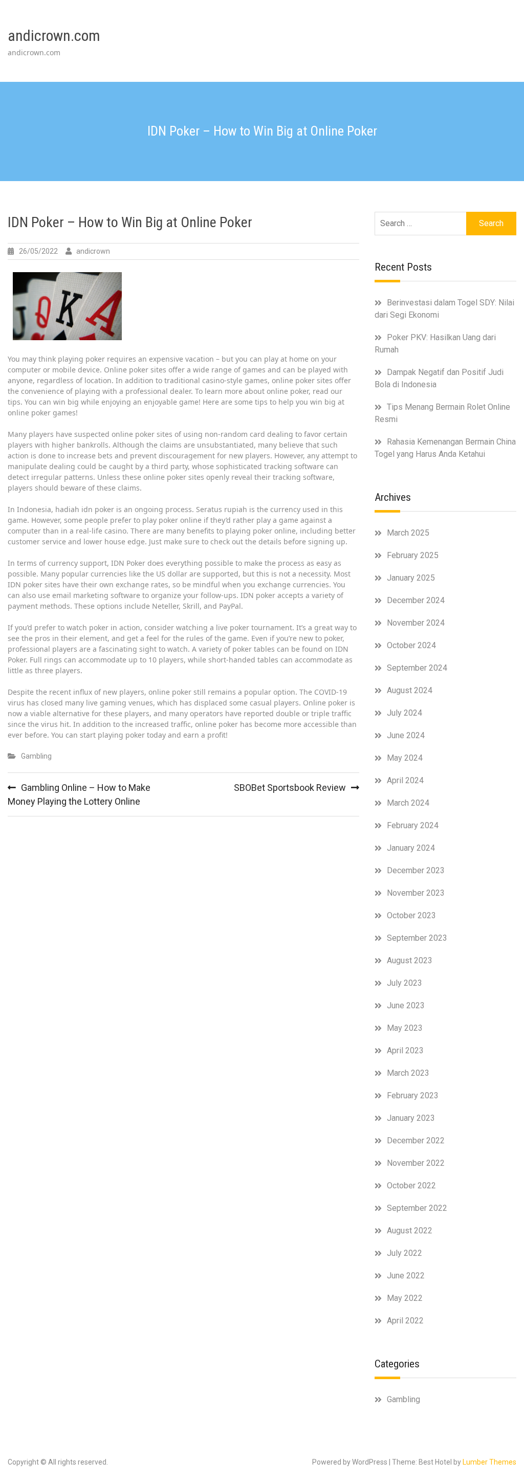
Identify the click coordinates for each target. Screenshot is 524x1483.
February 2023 (413, 1095)
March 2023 (408, 1073)
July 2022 (404, 1253)
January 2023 (411, 1118)
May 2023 (405, 1028)
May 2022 (405, 1298)
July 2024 (404, 713)
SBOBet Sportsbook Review (290, 787)
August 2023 (409, 960)
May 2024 (405, 758)
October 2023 (411, 915)
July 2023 (404, 983)
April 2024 (405, 780)
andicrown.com (54, 36)
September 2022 (417, 1208)
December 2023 (416, 870)
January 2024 (411, 848)
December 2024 (416, 600)
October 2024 (411, 645)
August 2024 (409, 690)
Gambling (36, 756)
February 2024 (413, 825)
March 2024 (408, 803)
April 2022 (405, 1320)
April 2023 (405, 1050)
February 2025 (413, 555)
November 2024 (416, 623)
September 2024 (417, 668)
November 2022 (416, 1163)
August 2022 (409, 1230)
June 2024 (406, 735)
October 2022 (411, 1185)
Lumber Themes (489, 1462)
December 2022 (416, 1140)
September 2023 (417, 938)
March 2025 (408, 533)
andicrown (93, 251)
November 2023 (416, 893)
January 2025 (411, 578)
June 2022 (406, 1275)
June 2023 (406, 1005)
